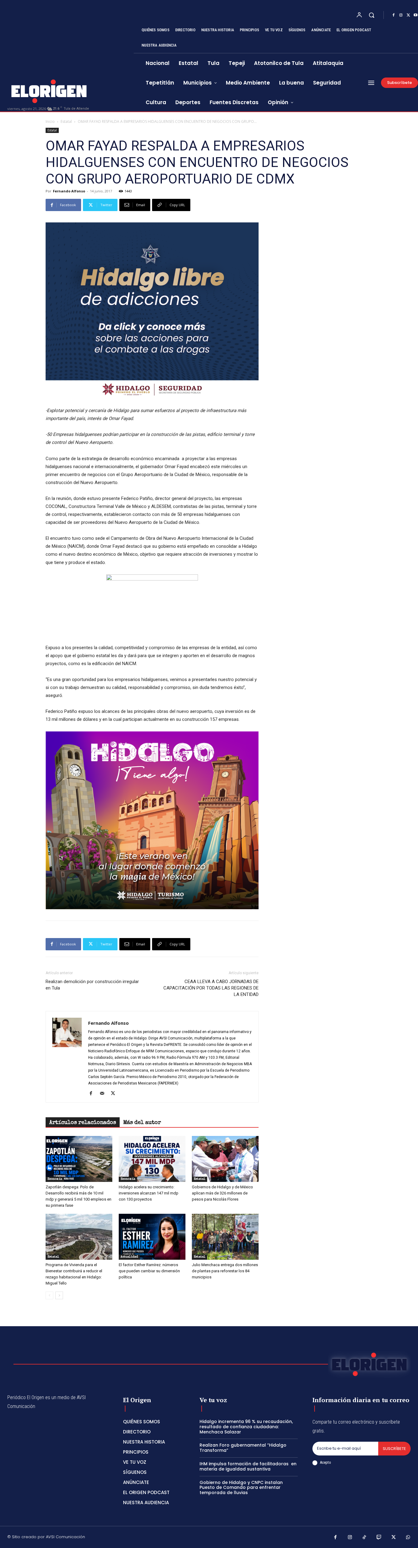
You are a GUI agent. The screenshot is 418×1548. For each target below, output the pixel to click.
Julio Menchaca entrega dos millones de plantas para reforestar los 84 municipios (225, 1270)
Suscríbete (394, 1448)
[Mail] (104, 1093)
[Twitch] (379, 1538)
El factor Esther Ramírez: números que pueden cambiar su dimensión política (149, 1270)
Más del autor (142, 1123)
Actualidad (129, 1256)
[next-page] (59, 1295)
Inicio (50, 121)
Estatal (66, 121)
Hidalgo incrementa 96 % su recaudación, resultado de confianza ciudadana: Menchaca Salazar (246, 1426)
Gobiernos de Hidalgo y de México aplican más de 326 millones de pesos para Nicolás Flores (222, 1193)
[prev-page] (49, 1295)
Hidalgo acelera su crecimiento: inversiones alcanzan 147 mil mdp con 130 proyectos (148, 1193)
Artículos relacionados (82, 1123)
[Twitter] (408, 15)
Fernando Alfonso (69, 191)
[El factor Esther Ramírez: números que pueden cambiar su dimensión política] (152, 1237)
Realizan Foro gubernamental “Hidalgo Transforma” (243, 1447)
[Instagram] (401, 15)
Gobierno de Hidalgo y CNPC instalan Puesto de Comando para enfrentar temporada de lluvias (241, 1487)
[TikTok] (364, 1538)
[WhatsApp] (408, 1538)
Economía (54, 1179)
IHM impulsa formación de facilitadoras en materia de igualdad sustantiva (248, 1466)
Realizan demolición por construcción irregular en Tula (92, 985)
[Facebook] (393, 15)
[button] (371, 15)
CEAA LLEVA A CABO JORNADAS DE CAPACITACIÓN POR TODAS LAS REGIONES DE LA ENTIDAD (211, 988)
